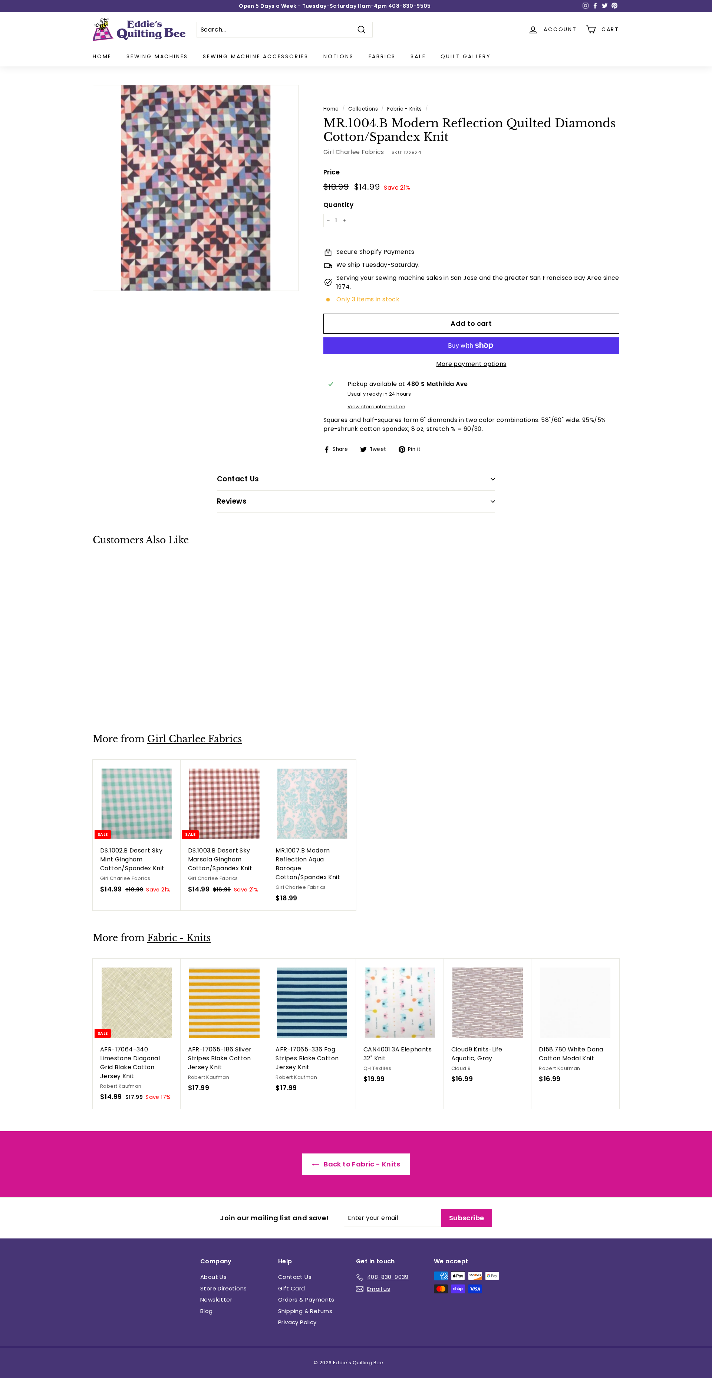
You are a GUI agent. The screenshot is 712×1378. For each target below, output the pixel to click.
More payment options (471, 364)
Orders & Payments (306, 1299)
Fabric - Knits (404, 108)
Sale (418, 56)
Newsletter (216, 1299)
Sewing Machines (157, 56)
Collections (363, 108)
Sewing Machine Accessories (256, 56)
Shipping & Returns (305, 1311)
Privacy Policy (297, 1322)
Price (331, 172)
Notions (338, 56)
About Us (213, 1277)
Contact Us (295, 1277)
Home (102, 56)
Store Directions (223, 1288)
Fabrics (382, 56)
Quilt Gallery (466, 56)
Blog (206, 1311)
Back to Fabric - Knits (361, 1164)
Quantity (338, 204)
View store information (376, 406)
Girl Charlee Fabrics (353, 152)
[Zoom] (195, 188)
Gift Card (291, 1288)
